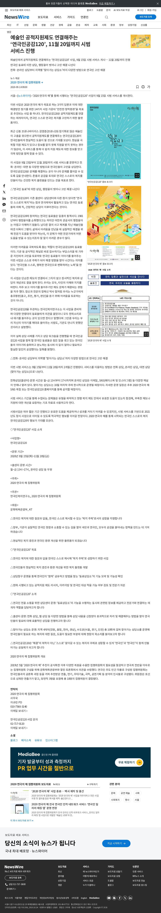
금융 (69, 25)
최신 (9, 25)
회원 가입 (151, 10)
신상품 (144, 25)
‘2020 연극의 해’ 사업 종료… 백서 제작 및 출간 (57, 791)
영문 (9, 32)
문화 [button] (113, 793)
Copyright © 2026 (100, 907)
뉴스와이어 (24, 96)
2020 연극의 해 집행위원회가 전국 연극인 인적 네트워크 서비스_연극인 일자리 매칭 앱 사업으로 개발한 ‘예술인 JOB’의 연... (65, 814)
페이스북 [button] (26, 740)
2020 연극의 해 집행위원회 (26, 82)
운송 (78, 25)
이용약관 (18, 898)
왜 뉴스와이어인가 (91, 871)
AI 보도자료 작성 (122, 10)
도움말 (100, 10)
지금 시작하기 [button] (115, 843)
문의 (108, 10)
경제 (61, 25)
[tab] (69, 867)
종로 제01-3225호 (90, 904)
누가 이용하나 (89, 885)
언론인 (85, 17)
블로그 (90, 10)
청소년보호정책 (62, 898)
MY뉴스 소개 (138, 876)
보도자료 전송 (139, 880)
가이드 (71, 17)
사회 (104, 25)
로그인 (140, 10)
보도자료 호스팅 (140, 885)
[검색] (106, 17)
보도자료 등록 (146, 16)
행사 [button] (127, 799)
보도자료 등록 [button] (15, 877)
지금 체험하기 (107, 3)
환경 (113, 25)
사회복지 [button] (115, 799)
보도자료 (43, 17)
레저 (87, 25)
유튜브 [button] (38, 740)
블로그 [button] (14, 740)
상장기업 (132, 25)
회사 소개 (9, 898)
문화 (35, 25)
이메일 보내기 (18, 711)
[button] (137, 86)
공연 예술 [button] (125, 793)
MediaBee (94, 898)
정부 (121, 25)
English (84, 898)
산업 (26, 25)
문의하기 (11, 889)
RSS (57, 784)
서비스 (58, 17)
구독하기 (93, 784)
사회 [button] (137, 793)
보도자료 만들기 (115, 871)
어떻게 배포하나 (90, 876)
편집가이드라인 (31, 898)
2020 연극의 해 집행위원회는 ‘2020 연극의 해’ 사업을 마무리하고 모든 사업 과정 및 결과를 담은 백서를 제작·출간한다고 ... (65, 797)
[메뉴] (7, 10)
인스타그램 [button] (51, 740)
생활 (43, 25)
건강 (52, 25)
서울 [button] (137, 799)
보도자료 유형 (114, 876)
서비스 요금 (88, 880)
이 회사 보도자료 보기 (21, 820)
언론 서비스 (138, 871)
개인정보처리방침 (46, 898)
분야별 (61, 876)
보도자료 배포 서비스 (20, 10)
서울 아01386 (22, 907)
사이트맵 (75, 898)
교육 (95, 25)
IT (18, 25)
